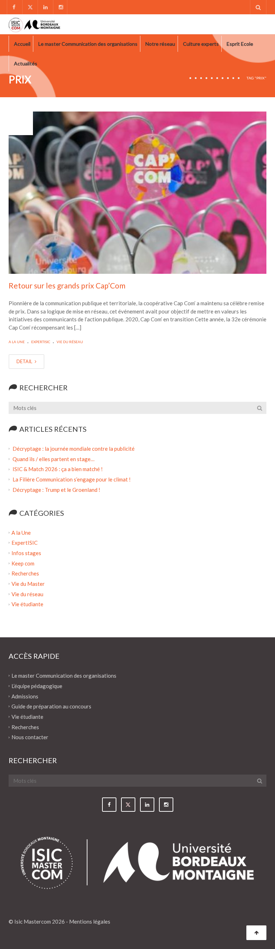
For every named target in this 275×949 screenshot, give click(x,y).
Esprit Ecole (240, 44)
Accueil (22, 44)
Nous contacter (29, 737)
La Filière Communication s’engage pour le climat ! (72, 479)
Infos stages (26, 553)
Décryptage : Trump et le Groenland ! (57, 489)
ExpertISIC (40, 342)
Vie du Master (28, 583)
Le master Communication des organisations (88, 44)
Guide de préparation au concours (51, 706)
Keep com (22, 563)
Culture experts (201, 44)
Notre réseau (160, 44)
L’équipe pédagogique (36, 686)
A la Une (17, 342)
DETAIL (24, 361)
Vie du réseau (70, 342)
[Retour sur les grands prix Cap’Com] (137, 193)
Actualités (25, 63)
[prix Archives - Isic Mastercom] (35, 24)
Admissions (24, 696)
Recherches (25, 573)
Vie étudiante (27, 604)
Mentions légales (89, 921)
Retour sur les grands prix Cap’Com (67, 285)
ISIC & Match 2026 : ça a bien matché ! (58, 469)
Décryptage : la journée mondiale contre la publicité (74, 448)
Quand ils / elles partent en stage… (54, 458)
